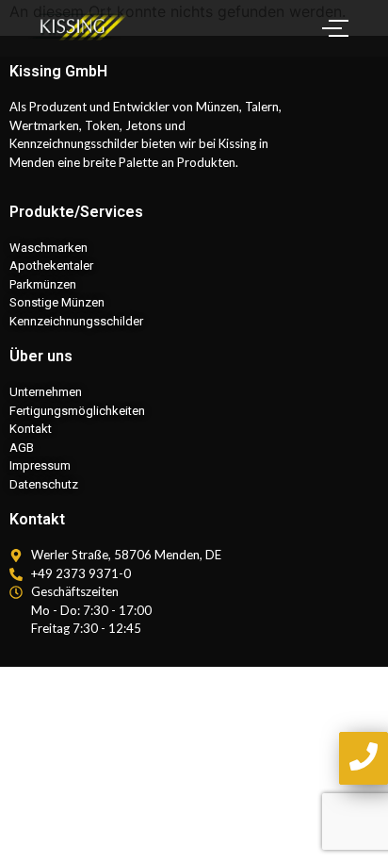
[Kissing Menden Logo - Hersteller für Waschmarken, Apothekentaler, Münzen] (80, 25)
